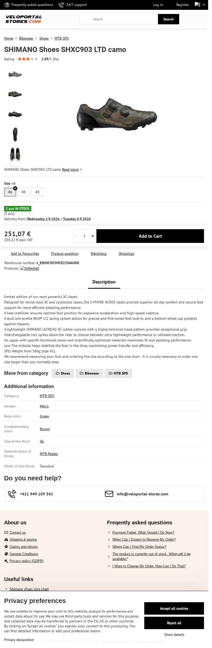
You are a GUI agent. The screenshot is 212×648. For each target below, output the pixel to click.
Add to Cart (150, 236)
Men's (44, 406)
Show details (174, 634)
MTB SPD (47, 395)
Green (44, 416)
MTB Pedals (49, 453)
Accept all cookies (174, 608)
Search (168, 19)
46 (42, 441)
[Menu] (202, 19)
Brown (45, 429)
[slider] (28, 59)
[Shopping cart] (189, 19)
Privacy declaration (19, 639)
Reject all (174, 623)
